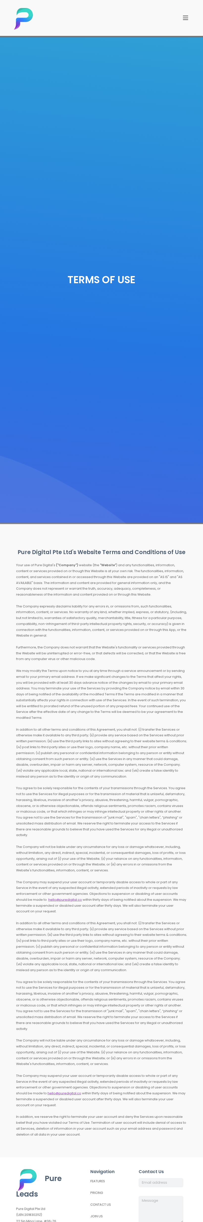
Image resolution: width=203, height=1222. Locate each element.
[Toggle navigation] (186, 17)
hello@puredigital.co (65, 900)
